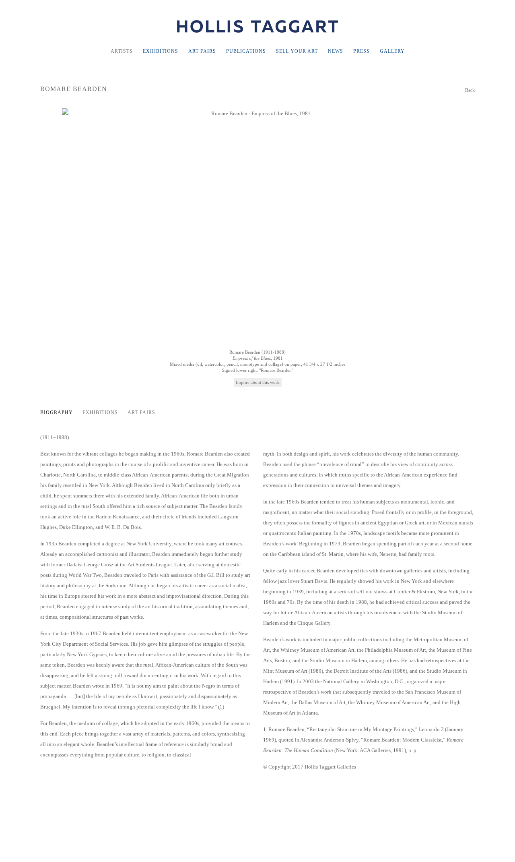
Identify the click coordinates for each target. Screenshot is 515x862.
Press (361, 51)
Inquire (243, 382)
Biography (57, 412)
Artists (122, 51)
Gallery (392, 51)
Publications (246, 51)
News (335, 51)
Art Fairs (202, 51)
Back (470, 90)
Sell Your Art (297, 51)
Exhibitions (160, 51)
